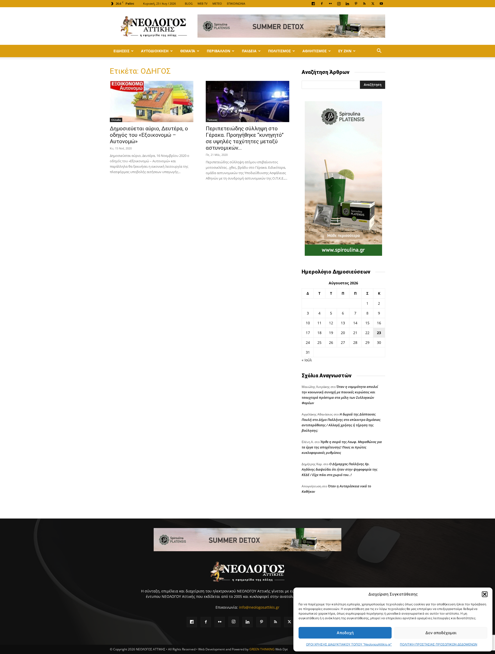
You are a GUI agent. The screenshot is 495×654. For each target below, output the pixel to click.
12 (331, 322)
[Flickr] (330, 3)
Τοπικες (212, 120)
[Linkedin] (347, 3)
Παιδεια (249, 50)
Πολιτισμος (279, 50)
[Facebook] (322, 3)
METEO (217, 3)
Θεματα (187, 50)
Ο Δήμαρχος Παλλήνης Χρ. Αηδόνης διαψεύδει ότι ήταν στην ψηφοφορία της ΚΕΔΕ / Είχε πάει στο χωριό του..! (339, 469)
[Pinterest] (356, 3)
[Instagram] (339, 3)
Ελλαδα (116, 120)
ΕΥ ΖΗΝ (344, 50)
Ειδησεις (121, 50)
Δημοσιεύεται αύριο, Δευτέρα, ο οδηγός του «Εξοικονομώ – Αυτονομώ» (149, 135)
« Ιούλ (307, 360)
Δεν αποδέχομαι (440, 632)
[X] (373, 3)
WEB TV (202, 3)
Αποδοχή (345, 632)
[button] (484, 594)
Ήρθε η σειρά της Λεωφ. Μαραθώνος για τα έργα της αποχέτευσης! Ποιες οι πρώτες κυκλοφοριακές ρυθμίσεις (342, 447)
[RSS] (364, 3)
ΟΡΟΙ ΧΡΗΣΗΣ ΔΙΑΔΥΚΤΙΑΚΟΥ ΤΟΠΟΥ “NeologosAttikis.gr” (349, 644)
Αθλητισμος (314, 50)
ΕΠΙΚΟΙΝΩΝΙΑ (236, 3)
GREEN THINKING (262, 649)
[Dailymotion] (313, 3)
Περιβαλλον (218, 50)
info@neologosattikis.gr (259, 607)
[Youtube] (381, 3)
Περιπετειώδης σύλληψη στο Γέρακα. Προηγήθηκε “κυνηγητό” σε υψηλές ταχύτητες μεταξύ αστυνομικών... (245, 138)
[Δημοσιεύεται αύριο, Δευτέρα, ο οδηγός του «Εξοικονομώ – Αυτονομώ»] (151, 101)
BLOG (189, 3)
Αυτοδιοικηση (155, 50)
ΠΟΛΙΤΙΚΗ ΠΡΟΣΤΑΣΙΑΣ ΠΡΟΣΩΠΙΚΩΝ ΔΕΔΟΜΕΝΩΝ (438, 644)
